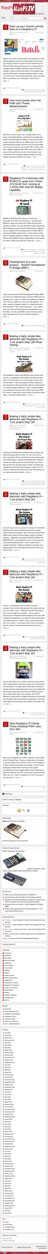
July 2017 (8, 1065)
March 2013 (8, 1191)
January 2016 (9, 1107)
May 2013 (8, 1186)
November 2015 (10, 1112)
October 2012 (9, 1203)
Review (7, 992)
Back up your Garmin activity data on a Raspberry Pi (26, 28)
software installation (11, 995)
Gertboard (8, 955)
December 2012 (10, 1198)
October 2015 (9, 1114)
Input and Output (10, 960)
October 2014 (9, 1144)
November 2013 (10, 1171)
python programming (17, 32)
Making (11, 427)
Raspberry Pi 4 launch (39, 251)
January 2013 (9, 1196)
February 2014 (9, 1164)
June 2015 (8, 1124)
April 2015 (8, 1129)
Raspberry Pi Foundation (12, 1014)
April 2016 (8, 1099)
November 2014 (10, 1141)
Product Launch (16, 193)
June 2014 (8, 1154)
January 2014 (9, 1166)
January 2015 (9, 1136)
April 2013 (8, 1188)
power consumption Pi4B (38, 167)
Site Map (19, 1247)
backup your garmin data (38, 90)
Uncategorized (9, 997)
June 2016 (8, 1094)
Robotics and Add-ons (11, 1021)
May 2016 (8, 1097)
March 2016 (8, 1102)
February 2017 (9, 1075)
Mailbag (7, 970)
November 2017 (10, 1057)
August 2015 (8, 1119)
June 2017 (8, 1067)
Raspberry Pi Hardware (15, 195)
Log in (7, 1222)
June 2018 (8, 1045)
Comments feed (10, 1227)
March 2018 (8, 1050)
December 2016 (10, 1080)
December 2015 (10, 1109)
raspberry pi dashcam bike (37, 484)
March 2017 (8, 1072)
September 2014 (10, 1146)
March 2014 (8, 1161)
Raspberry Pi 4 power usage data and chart (33, 169)
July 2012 (8, 1210)
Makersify (8, 1009)
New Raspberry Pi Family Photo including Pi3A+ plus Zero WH (25, 726)
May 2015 (8, 1126)
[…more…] (34, 157)
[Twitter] (24, 811)
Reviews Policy (27, 1247)
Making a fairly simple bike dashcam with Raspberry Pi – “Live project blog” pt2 (26, 574)
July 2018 (8, 1043)
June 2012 (8, 1213)
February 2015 (9, 1134)
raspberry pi (24, 193)
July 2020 (8, 1033)
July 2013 (8, 1181)
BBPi (32, 325)
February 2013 (9, 1193)
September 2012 (10, 1206)
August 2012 (8, 1208)
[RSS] (19, 811)
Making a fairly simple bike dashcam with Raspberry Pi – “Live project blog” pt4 (26, 419)
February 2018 (9, 1052)
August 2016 (8, 1089)
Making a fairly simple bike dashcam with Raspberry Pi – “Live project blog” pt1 (26, 650)
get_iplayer (8, 958)
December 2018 (10, 1040)
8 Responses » (40, 732)
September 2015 (10, 1117)
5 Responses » (40, 32)
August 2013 (8, 1178)
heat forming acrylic (36, 481)
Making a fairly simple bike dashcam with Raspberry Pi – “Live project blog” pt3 (26, 496)
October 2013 (9, 1173)
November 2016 (10, 1082)
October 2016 (9, 1085)
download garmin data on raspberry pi (35, 91)
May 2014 (8, 1156)
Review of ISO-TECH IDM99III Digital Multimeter (24, 938)
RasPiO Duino (9, 990)
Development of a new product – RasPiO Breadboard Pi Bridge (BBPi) (27, 264)
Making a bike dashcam (31, 405)
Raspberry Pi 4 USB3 (39, 253)
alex (12, 88)
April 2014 (8, 1159)
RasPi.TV (10, 7)
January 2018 (9, 1055)
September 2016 (10, 1087)
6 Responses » (40, 656)
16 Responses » (39, 193)
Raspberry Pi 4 (34, 249)
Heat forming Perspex (34, 483)
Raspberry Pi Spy (10, 1016)
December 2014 (10, 1139)
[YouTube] (28, 811)
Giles (6, 934)
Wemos (7, 1000)
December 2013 (10, 1169)
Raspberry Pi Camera (15, 350)
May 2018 (8, 1048)
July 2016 (8, 1092)
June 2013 (8, 1183)
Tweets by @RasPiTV (9, 944)
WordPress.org (9, 1229)
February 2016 (9, 1104)
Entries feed (8, 1224)
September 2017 (10, 1062)
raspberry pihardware (15, 504)
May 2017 (8, 1070)
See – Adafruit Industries (12, 1024)
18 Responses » (39, 425)
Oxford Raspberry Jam (12, 1011)
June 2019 (8, 1035)
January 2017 (9, 1077)
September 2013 (10, 1176)
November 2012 (10, 1201)
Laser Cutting (22, 425)
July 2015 (8, 1122)
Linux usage (8, 968)
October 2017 (9, 1060)
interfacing (8, 963)
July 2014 (8, 1151)
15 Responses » (39, 580)
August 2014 (8, 1149)
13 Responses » (39, 109)
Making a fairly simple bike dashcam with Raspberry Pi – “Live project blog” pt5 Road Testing (26, 340)
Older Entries (9, 794)
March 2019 (8, 1038)
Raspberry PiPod (10, 1019)
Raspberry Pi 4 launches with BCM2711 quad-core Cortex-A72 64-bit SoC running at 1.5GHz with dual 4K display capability (26, 184)
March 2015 (8, 1131)
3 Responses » (40, 502)
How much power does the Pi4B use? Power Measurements (25, 103)
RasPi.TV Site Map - (11, 799)
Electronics (15, 109)
